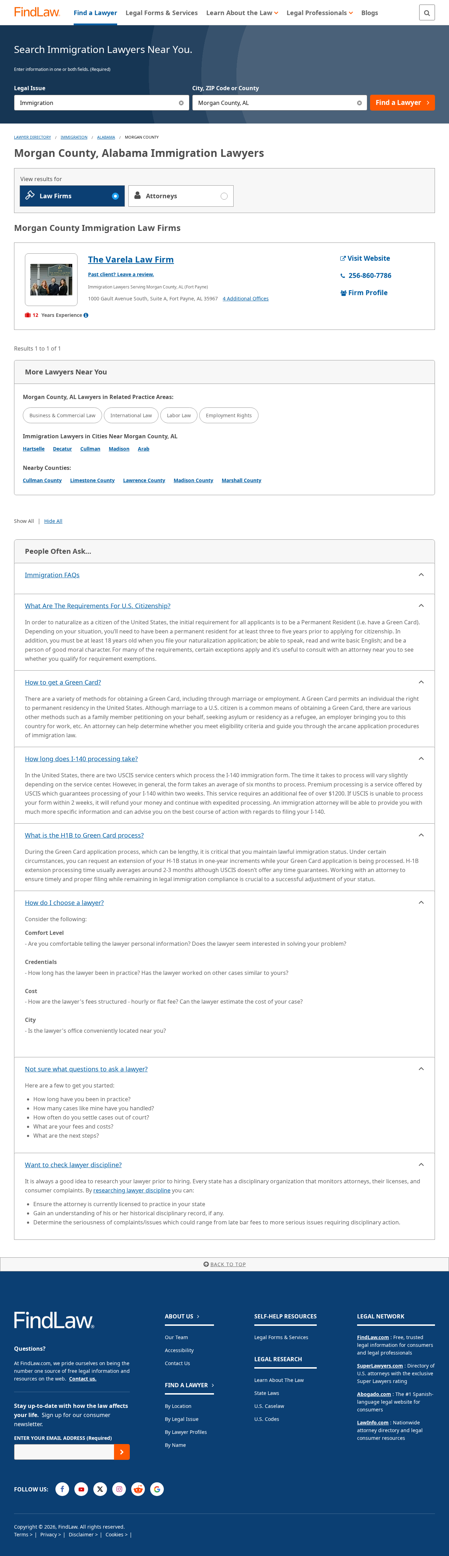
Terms (22, 1534)
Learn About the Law (279, 1380)
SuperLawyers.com (380, 1365)
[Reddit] (138, 1489)
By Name (175, 1445)
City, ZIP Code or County (225, 88)
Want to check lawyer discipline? (73, 1165)
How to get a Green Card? (63, 682)
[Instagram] (119, 1489)
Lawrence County (144, 480)
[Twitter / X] (100, 1489)
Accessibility (179, 1350)
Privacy (49, 1534)
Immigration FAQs (52, 575)
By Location (178, 1406)
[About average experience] (85, 315)
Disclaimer (82, 1534)
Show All (24, 521)
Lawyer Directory (32, 137)
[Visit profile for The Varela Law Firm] (51, 280)
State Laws (266, 1393)
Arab (143, 448)
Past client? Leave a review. (121, 274)
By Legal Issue (182, 1419)
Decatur (62, 448)
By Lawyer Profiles (186, 1432)
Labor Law (179, 415)
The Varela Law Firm (131, 259)
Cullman (90, 448)
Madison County (193, 480)
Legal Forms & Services (281, 1337)
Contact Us (177, 1363)
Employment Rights (229, 415)
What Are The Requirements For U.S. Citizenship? (97, 605)
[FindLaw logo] (40, 12)
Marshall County (241, 480)
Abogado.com (374, 1394)
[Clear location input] (359, 103)
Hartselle (34, 448)
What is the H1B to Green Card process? (84, 835)
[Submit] (122, 1452)
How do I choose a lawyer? (64, 902)
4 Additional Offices (246, 298)
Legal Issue (29, 88)
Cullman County (42, 480)
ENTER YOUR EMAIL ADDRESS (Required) (63, 1438)
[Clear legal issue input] (181, 103)
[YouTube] (81, 1489)
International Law (131, 415)
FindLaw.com (373, 1337)
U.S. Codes (266, 1419)
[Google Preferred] (157, 1489)
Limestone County (92, 480)
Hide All (53, 521)
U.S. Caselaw (269, 1406)
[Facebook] (62, 1489)
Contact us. (82, 1378)
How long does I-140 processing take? (81, 758)
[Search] (427, 12)
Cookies (115, 1534)
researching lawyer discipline (131, 1190)
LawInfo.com (373, 1422)
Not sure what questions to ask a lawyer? (86, 1069)
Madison (119, 448)
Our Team (176, 1337)
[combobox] (101, 103)
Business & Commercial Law (62, 415)
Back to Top (228, 1264)
